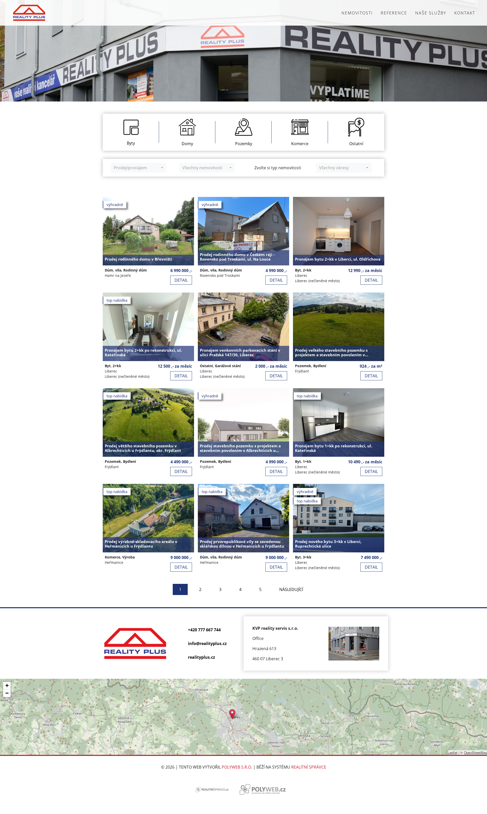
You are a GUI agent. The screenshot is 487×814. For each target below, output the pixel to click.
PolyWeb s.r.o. (237, 767)
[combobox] (138, 168)
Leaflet (453, 752)
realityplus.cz (201, 657)
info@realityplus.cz (207, 643)
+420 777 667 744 (204, 630)
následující (291, 589)
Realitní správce (308, 767)
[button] (232, 714)
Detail (181, 280)
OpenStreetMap (475, 752)
